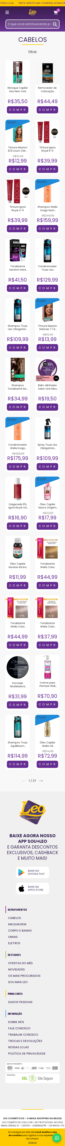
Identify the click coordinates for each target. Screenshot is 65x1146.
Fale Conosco (19, 1028)
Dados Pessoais (20, 1002)
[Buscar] (55, 24)
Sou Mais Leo (18, 982)
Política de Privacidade (27, 1053)
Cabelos (14, 918)
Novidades (16, 969)
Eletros (14, 943)
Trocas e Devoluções (25, 1041)
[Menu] (7, 13)
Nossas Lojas (18, 1047)
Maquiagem (17, 924)
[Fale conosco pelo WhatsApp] (56, 1137)
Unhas (13, 937)
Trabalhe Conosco (23, 1035)
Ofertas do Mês (20, 963)
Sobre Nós (16, 1022)
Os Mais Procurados (24, 976)
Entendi (33, 1142)
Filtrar (32, 52)
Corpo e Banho (20, 931)
